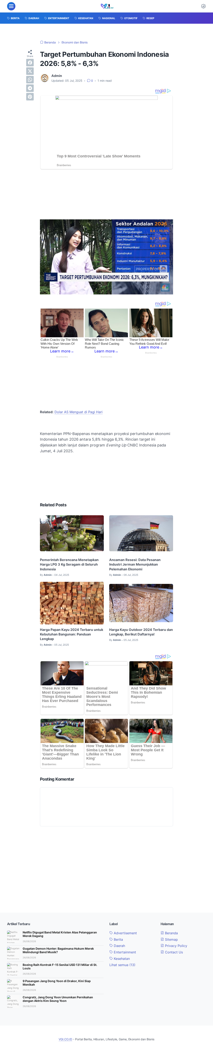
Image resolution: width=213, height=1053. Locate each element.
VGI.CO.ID (65, 1039)
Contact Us (173, 952)
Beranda (171, 933)
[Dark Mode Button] (203, 6)
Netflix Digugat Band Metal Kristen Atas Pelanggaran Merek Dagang (60, 934)
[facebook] (30, 62)
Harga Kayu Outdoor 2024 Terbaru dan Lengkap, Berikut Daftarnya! (141, 632)
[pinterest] (30, 96)
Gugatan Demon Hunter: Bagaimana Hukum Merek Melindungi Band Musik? (58, 950)
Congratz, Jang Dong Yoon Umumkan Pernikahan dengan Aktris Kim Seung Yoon (58, 998)
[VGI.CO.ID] (107, 6)
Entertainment (124, 952)
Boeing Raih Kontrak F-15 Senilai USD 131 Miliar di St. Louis (60, 966)
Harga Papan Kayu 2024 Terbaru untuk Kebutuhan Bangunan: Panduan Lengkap (71, 634)
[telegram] (30, 88)
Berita (118, 939)
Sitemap (171, 939)
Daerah (119, 946)
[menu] (11, 6)
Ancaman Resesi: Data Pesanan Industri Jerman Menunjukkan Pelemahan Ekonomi (135, 564)
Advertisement (125, 933)
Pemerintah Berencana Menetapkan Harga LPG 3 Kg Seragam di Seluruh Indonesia (69, 564)
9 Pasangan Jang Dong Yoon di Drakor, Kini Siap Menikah (57, 982)
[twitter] (30, 71)
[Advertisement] (106, 195)
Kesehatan (121, 959)
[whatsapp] (30, 79)
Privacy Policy (175, 946)
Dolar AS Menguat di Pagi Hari (78, 412)
